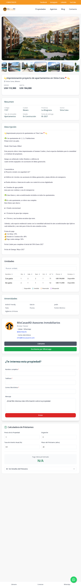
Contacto (73, 9)
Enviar (40, 415)
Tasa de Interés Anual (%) (13, 442)
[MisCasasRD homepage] (10, 9)
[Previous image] (5, 38)
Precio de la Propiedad (12, 432)
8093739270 (21, 332)
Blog (63, 9)
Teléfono (8, 378)
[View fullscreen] (75, 56)
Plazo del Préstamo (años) (50, 442)
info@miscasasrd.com (26, 338)
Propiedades (40, 9)
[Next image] (75, 38)
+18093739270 (11, 2)
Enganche (44, 432)
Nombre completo (12, 369)
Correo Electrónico (12, 387)
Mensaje (8, 396)
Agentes (53, 9)
